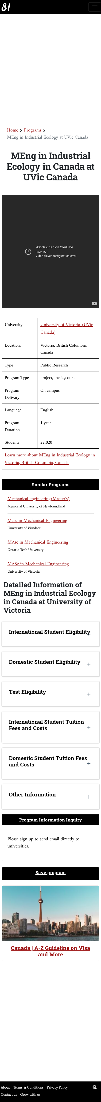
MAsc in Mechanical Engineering (38, 542)
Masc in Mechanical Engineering (37, 521)
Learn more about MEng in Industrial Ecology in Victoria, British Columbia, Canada (50, 459)
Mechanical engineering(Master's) (39, 499)
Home (12, 130)
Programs (32, 130)
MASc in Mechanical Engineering (38, 564)
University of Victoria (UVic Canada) (66, 329)
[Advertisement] (50, 70)
